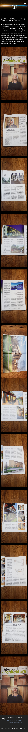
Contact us (21, 728)
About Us (8, 728)
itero (24, 722)
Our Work (15, 728)
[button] (2, 685)
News (3, 728)
